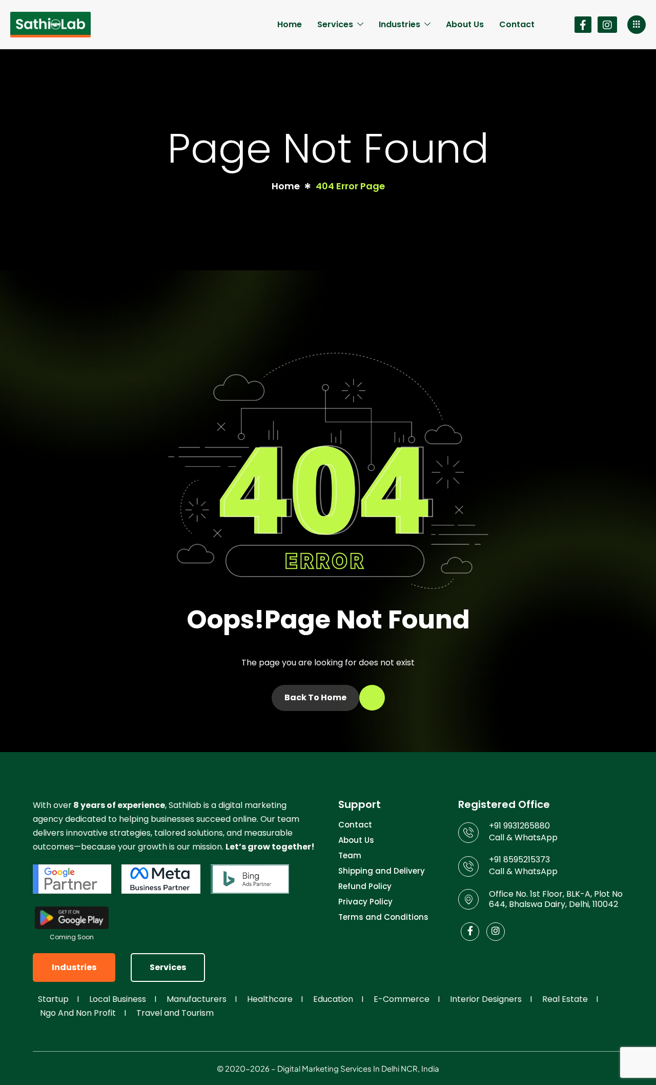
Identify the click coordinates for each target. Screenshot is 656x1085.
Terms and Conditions (383, 917)
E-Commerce (401, 999)
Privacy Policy (365, 902)
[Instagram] (607, 24)
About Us (465, 24)
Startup (53, 999)
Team (349, 856)
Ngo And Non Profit (78, 1013)
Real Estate (565, 999)
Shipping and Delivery (381, 871)
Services (335, 24)
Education (333, 999)
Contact (517, 24)
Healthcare (270, 999)
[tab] (74, 967)
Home (289, 24)
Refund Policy (365, 887)
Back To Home (315, 697)
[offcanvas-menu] (636, 24)
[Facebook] (583, 24)
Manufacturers (197, 999)
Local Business (117, 999)
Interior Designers (486, 999)
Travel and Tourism (175, 1013)
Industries (399, 24)
